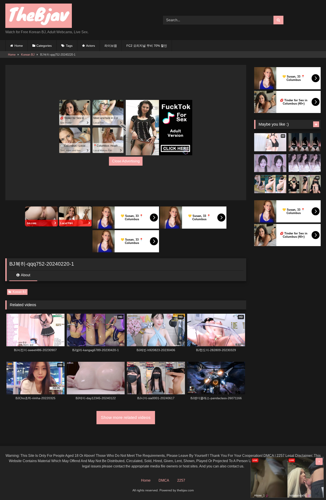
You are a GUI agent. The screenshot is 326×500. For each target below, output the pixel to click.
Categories (44, 45)
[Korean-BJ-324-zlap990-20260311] (270, 163)
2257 (181, 480)
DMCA (164, 480)
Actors (90, 45)
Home (18, 45)
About (25, 275)
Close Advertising (126, 161)
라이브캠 (110, 45)
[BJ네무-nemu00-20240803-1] (270, 184)
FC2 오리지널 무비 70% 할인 (146, 45)
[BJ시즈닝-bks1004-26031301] (305, 163)
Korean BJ (28, 54)
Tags (69, 45)
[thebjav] (38, 16)
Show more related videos (126, 417)
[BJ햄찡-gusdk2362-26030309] (305, 142)
